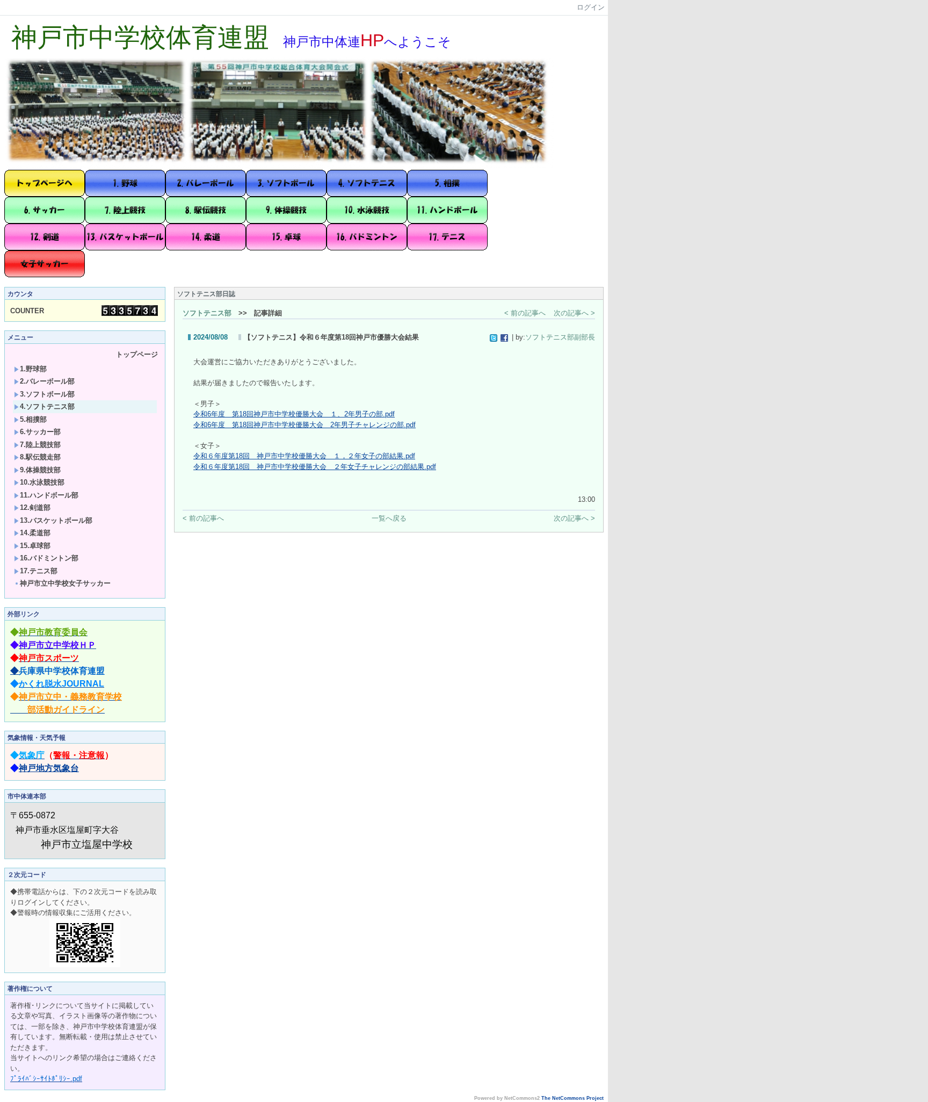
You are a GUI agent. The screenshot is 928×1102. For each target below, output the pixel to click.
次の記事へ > (574, 313)
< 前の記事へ (525, 313)
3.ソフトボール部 (47, 394)
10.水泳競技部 (42, 482)
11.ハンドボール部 (49, 495)
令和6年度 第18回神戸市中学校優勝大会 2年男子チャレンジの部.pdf (304, 425)
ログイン (591, 7)
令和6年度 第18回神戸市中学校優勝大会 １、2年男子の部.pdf (294, 414)
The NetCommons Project (572, 1098)
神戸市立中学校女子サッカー (65, 583)
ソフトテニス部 (207, 313)
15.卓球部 (35, 546)
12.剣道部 (35, 507)
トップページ (137, 354)
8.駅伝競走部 (40, 457)
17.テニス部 (38, 571)
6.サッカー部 (40, 432)
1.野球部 (33, 369)
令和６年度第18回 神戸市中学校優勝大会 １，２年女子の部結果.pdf (304, 456)
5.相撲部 (33, 419)
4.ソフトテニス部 (47, 406)
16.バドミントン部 (49, 558)
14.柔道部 (35, 533)
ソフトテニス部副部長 (560, 337)
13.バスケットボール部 (56, 520)
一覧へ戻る (389, 518)
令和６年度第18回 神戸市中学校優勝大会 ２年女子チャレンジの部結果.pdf (314, 467)
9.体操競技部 (40, 470)
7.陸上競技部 (40, 445)
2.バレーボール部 (47, 381)
